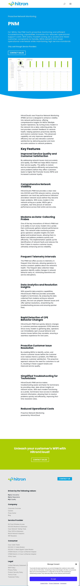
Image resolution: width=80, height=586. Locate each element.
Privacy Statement (54, 583)
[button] (76, 564)
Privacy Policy (12, 570)
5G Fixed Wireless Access (16, 524)
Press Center (12, 513)
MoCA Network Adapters (16, 533)
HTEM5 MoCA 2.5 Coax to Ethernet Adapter (22, 554)
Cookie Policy (44, 583)
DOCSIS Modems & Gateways (17, 526)
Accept (53, 579)
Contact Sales (17, 53)
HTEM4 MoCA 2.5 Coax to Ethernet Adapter (22, 551)
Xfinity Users (12, 556)
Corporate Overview (14, 508)
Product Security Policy (15, 572)
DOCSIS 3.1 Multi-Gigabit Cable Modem (20, 549)
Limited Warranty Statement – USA (19, 565)
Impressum (63, 583)
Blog (9, 515)
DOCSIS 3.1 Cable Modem (16, 547)
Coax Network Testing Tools (17, 529)
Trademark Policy (13, 577)
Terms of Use (12, 574)
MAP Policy (11, 567)
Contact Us (64, 479)
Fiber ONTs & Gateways (15, 531)
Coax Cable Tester (14, 545)
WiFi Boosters (12, 536)
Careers (10, 510)
